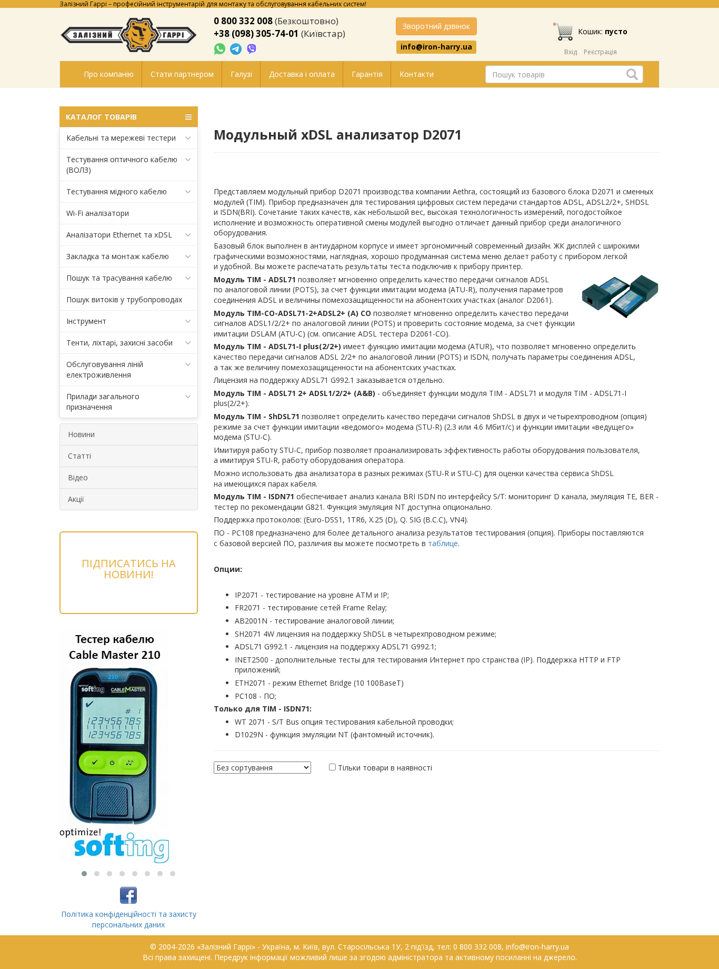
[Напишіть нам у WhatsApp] (220, 48)
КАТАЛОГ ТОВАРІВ (101, 117)
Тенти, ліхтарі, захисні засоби (119, 343)
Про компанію (109, 74)
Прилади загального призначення (102, 401)
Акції (76, 499)
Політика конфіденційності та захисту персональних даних (128, 919)
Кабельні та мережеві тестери (121, 138)
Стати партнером (182, 74)
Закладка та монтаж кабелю (117, 256)
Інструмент (86, 321)
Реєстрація (600, 51)
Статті (79, 456)
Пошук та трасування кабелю (119, 278)
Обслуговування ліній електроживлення (104, 369)
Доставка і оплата (302, 74)
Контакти (417, 74)
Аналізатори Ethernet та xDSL (119, 235)
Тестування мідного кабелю (116, 191)
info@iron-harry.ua (436, 47)
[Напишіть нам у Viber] (251, 48)
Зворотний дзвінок (436, 26)
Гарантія (367, 74)
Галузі (241, 74)
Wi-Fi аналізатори (97, 213)
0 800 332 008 (243, 21)
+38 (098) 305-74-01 (256, 33)
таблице (443, 543)
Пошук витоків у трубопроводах (124, 299)
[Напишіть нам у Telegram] (237, 48)
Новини (81, 434)
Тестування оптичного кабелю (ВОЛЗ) (121, 164)
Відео (78, 477)
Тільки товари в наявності (385, 768)
